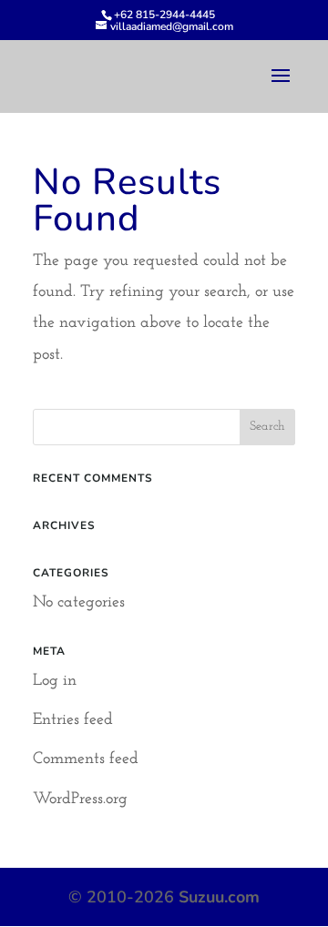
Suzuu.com (219, 897)
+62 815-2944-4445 (164, 14)
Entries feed (73, 720)
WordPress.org (80, 799)
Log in (55, 681)
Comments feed (85, 759)
